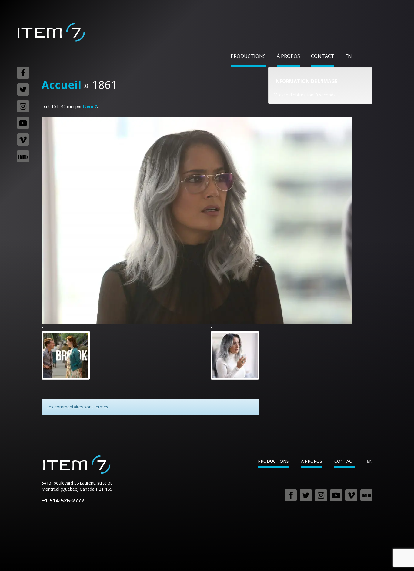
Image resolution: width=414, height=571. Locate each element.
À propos (288, 56)
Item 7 (51, 32)
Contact (322, 56)
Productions (248, 56)
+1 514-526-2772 (63, 500)
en (348, 56)
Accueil (61, 84)
